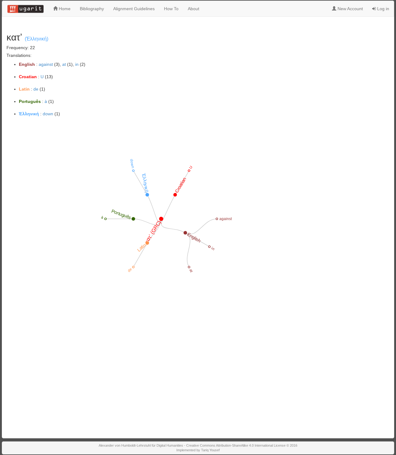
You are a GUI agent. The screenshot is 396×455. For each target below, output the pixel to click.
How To (171, 8)
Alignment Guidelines (134, 8)
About (193, 8)
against (46, 64)
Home (64, 8)
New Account (349, 8)
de (35, 89)
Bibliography (92, 8)
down (48, 113)
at (64, 64)
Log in (382, 8)
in (77, 64)
